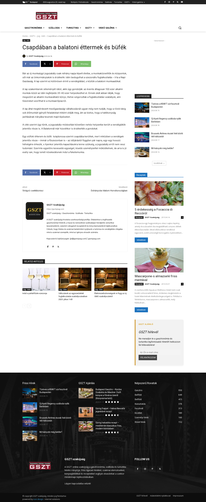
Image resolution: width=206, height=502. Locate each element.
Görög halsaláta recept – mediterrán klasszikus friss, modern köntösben (109, 425)
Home (25, 36)
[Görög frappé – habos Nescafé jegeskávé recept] (86, 412)
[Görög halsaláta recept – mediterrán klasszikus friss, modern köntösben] (86, 426)
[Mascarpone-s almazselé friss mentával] (159, 260)
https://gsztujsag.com (55, 209)
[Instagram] (169, 2)
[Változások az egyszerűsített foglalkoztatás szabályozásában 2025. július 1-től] (75, 279)
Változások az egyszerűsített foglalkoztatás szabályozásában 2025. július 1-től (73, 296)
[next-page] (29, 306)
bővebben (141, 240)
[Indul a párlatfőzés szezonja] (38, 279)
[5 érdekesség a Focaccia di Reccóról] (159, 193)
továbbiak (158, 163)
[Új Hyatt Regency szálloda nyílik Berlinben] (142, 122)
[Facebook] (165, 2)
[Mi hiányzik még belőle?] (142, 152)
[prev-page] (24, 306)
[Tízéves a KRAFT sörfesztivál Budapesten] (142, 107)
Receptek (139, 217)
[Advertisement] (126, 15)
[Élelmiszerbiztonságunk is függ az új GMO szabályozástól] (110, 279)
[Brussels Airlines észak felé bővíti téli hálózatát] (142, 137)
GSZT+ (32, 36)
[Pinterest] (173, 2)
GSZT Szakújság (36, 56)
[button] (180, 27)
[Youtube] (182, 2)
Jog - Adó (41, 36)
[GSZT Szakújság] (24, 56)
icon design (38, 499)
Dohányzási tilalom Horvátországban (109, 190)
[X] (177, 2)
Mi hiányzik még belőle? (162, 148)
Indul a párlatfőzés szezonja (34, 293)
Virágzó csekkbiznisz (32, 190)
